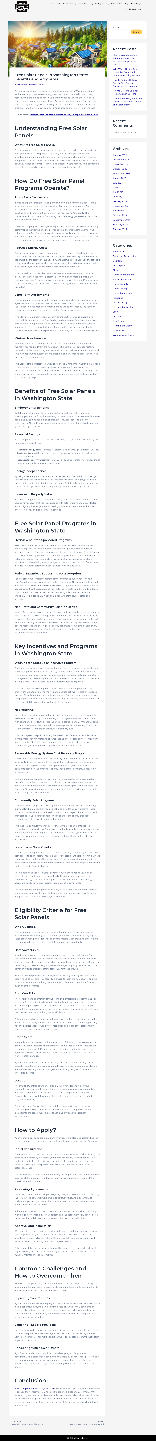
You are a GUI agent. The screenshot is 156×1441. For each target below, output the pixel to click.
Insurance (118, 298)
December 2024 (121, 206)
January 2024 (120, 229)
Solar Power (119, 330)
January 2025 (120, 201)
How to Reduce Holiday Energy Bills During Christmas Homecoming (125, 83)
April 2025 (118, 192)
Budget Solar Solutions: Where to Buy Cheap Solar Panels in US (64, 114)
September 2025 (121, 173)
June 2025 (118, 187)
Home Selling (120, 288)
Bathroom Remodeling (119, 4)
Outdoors (118, 316)
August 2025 (119, 178)
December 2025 (121, 159)
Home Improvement (123, 275)
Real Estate (119, 321)
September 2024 (121, 220)
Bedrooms (118, 261)
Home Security (55, 4)
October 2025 (120, 169)
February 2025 (120, 196)
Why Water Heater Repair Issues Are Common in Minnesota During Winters (126, 72)
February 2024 (120, 224)
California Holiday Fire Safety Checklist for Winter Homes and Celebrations (127, 101)
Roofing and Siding (102, 4)
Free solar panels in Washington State (34, 1388)
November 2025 (121, 164)
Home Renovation (122, 279)
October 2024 (120, 215)
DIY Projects (119, 265)
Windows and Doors (133, 9)
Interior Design (135, 4)
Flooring (117, 270)
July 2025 (118, 183)
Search (116, 28)
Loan (115, 312)
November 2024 (121, 210)
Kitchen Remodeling (85, 4)
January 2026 (120, 155)
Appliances (118, 251)
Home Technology (69, 4)
